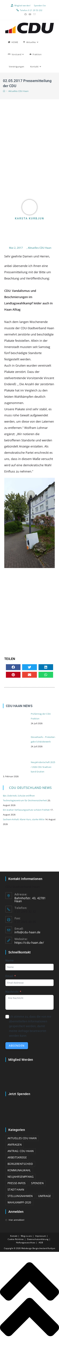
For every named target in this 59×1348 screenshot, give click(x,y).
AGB (41, 1242)
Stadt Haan (16, 1189)
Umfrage (44, 1196)
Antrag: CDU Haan (21, 1151)
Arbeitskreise (17, 1157)
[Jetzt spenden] (29, 1111)
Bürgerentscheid (20, 1164)
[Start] (4, 91)
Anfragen (15, 1144)
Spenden (37, 1183)
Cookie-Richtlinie (16, 1239)
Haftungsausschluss (25, 1242)
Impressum (40, 1236)
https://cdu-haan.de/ (29, 943)
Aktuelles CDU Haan (18, 91)
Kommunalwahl (19, 1170)
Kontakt (13, 1236)
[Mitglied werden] (29, 1076)
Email (9, 976)
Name (9, 960)
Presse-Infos (17, 1183)
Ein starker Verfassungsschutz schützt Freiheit (26, 809)
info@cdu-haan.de (27, 932)
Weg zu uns (26, 1236)
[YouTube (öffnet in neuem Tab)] (30, 14)
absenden (17, 1045)
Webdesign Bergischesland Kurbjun (38, 1248)
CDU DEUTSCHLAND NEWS (30, 787)
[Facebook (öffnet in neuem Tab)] (25, 14)
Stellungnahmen (20, 1196)
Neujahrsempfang (21, 1177)
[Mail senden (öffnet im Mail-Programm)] (34, 14)
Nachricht (12, 991)
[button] (13, 667)
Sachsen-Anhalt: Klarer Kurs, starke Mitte (23, 819)
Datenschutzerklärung (37, 1239)
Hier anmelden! (16, 1219)
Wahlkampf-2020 (19, 1202)
